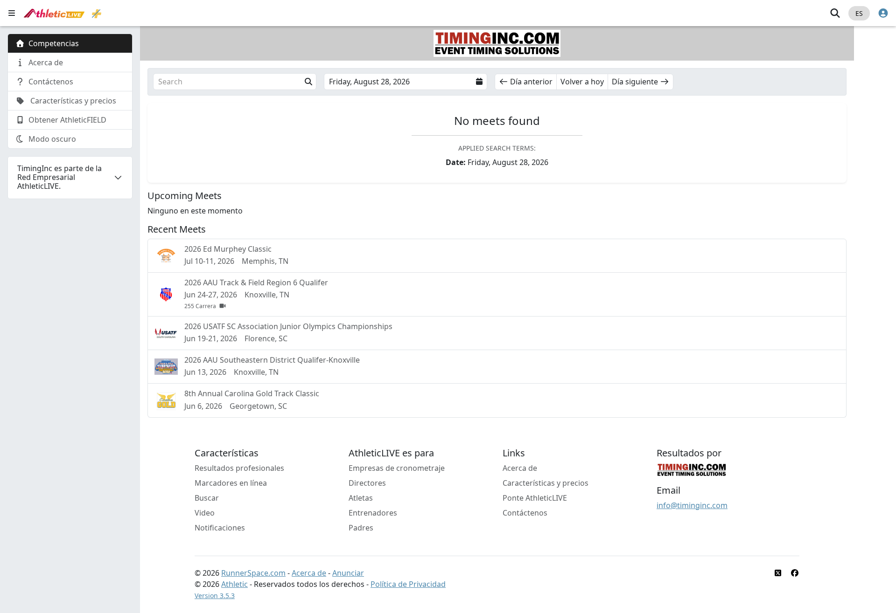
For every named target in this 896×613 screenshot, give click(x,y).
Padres (361, 528)
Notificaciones (220, 528)
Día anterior (531, 81)
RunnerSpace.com (253, 573)
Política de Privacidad (408, 584)
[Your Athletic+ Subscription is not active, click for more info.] (96, 13)
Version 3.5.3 (215, 595)
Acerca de (520, 468)
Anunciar (348, 573)
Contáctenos (525, 513)
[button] (234, 81)
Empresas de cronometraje (397, 468)
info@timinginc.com (692, 505)
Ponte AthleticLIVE (535, 498)
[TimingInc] (692, 469)
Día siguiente (635, 81)
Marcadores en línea (231, 483)
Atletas (361, 498)
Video (205, 513)
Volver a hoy (582, 81)
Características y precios (545, 483)
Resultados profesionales (239, 468)
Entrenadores (373, 513)
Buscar (207, 498)
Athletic (234, 584)
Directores (367, 483)
